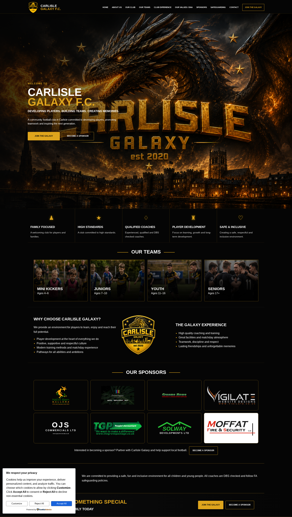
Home (105, 7)
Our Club (130, 7)
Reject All (39, 503)
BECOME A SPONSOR (78, 136)
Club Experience (162, 7)
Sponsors (201, 7)
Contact (234, 7)
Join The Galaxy (253, 7)
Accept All (62, 503)
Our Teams (144, 7)
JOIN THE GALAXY (44, 136)
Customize (16, 503)
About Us (117, 7)
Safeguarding (218, 7)
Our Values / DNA (184, 7)
